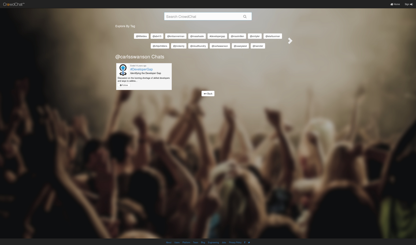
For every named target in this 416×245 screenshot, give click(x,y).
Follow (125, 85)
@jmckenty (178, 46)
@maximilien (237, 36)
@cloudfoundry (198, 46)
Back (209, 93)
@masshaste (197, 36)
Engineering (213, 242)
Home (396, 4)
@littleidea (141, 36)
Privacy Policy (235, 242)
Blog (203, 242)
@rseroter (258, 46)
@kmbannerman (175, 36)
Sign (407, 4)
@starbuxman (273, 36)
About (168, 242)
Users (177, 242)
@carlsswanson (220, 46)
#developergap (217, 36)
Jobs (224, 242)
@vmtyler (255, 36)
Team (195, 242)
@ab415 (157, 36)
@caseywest (240, 46)
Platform (186, 242)
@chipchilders (160, 46)
